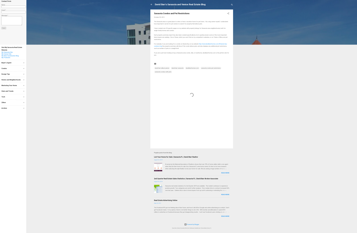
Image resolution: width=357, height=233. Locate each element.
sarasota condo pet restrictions (211, 68)
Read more (225, 173)
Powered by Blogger (193, 224)
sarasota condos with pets (163, 72)
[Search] (232, 5)
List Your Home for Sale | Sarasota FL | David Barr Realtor (176, 157)
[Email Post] (155, 64)
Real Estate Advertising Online (165, 200)
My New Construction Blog (10, 56)
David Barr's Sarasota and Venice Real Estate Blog (180, 4)
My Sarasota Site (7, 52)
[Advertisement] (191, 131)
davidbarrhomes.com (192, 68)
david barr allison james (162, 68)
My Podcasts (5, 57)
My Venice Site (6, 54)
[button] (228, 13)
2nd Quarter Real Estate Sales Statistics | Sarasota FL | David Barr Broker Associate (186, 179)
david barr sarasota (177, 68)
